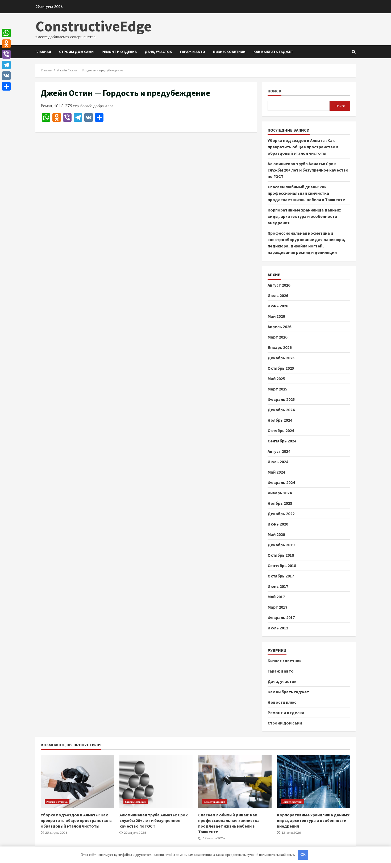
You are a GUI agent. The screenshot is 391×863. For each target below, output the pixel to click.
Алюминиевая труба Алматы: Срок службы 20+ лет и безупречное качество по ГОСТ (308, 170)
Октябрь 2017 (281, 576)
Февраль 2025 (281, 399)
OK (303, 854)
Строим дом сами (76, 51)
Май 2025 (276, 378)
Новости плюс (282, 702)
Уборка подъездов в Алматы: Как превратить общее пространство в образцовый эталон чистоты (303, 147)
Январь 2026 (280, 347)
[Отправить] (6, 86)
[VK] (6, 75)
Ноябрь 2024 (280, 420)
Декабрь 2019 (281, 544)
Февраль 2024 (281, 482)
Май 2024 (276, 472)
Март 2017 (277, 607)
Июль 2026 (278, 295)
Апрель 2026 (279, 326)
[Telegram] (6, 65)
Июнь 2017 (278, 586)
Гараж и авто (192, 51)
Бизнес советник (229, 51)
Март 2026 (277, 337)
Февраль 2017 (281, 617)
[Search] (354, 52)
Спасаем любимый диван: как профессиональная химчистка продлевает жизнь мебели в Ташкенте (306, 193)
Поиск (274, 90)
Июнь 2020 (278, 524)
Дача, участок (158, 51)
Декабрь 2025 (281, 357)
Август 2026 (279, 285)
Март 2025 (277, 389)
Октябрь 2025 (281, 368)
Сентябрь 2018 (282, 565)
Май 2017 (276, 596)
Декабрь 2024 (281, 409)
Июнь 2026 (278, 305)
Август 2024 (279, 451)
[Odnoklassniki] (6, 43)
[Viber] (6, 54)
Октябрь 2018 (281, 555)
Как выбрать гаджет (273, 51)
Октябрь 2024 (281, 430)
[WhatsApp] (6, 33)
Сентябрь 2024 (282, 440)
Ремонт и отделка (119, 51)
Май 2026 (276, 316)
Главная (43, 51)
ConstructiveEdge (93, 26)
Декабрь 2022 (281, 513)
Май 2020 (276, 534)
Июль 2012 (278, 627)
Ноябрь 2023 (280, 503)
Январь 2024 (280, 492)
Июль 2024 (278, 461)
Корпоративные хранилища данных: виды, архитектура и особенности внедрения (304, 216)
